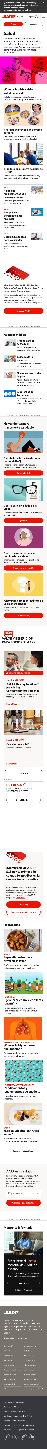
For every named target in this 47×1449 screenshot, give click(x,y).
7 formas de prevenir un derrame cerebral (23, 131)
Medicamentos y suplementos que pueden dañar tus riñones (21, 1091)
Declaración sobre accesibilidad (14, 1411)
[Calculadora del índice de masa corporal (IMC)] (23, 442)
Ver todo (23, 773)
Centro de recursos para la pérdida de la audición (19, 555)
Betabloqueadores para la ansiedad (15, 238)
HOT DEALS (14, 784)
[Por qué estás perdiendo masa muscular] (37, 218)
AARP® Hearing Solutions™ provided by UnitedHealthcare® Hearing (22, 687)
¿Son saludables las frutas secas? (21, 1132)
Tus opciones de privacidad (25, 1430)
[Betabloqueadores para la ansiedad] (37, 241)
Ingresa (31, 16)
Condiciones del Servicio (12, 1407)
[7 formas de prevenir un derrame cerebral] (23, 114)
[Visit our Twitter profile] (15, 1437)
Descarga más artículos (23, 1151)
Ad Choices (7, 1430)
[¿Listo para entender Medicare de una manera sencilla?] (23, 584)
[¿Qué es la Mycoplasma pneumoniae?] (23, 1028)
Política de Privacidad (23, 1290)
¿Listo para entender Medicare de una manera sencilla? (23, 602)
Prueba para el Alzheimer (25, 342)
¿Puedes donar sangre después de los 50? (23, 170)
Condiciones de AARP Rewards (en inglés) (18, 1416)
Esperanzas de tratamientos (25, 393)
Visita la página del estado (23, 1202)
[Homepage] (9, 17)
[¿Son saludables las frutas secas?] (23, 1114)
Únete (13, 24)
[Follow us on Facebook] (7, 1437)
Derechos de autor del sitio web (14, 1421)
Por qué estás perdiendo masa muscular (13, 215)
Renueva (33, 24)
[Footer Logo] (23, 1313)
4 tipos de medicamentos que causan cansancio (15, 193)
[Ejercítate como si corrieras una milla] (24, 983)
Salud (6, 233)
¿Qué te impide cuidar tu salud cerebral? (20, 91)
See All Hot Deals (23, 800)
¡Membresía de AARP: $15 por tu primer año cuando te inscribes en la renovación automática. (23, 873)
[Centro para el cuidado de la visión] (23, 489)
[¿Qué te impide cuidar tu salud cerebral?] (23, 70)
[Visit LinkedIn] (32, 1437)
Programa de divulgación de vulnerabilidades (19, 1425)
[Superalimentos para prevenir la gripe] (23, 940)
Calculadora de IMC (17, 744)
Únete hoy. (20, 897)
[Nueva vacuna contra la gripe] (10, 379)
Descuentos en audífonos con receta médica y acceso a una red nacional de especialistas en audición (22, 695)
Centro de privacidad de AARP (14, 1402)
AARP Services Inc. (30, 1360)
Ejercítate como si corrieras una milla (24, 1001)
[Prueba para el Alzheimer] (10, 345)
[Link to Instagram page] (24, 1437)
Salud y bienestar (15, 680)
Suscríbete (24, 1283)
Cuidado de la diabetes (25, 358)
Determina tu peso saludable (18, 747)
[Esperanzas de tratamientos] (10, 397)
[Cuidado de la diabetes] (10, 361)
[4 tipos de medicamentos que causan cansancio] (37, 195)
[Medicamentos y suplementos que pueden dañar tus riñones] (24, 1071)
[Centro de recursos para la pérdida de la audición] (23, 537)
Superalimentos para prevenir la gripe (18, 959)
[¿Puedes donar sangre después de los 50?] (23, 154)
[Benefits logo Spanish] (9, 636)
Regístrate (21, 17)
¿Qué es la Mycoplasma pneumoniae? (19, 1047)
